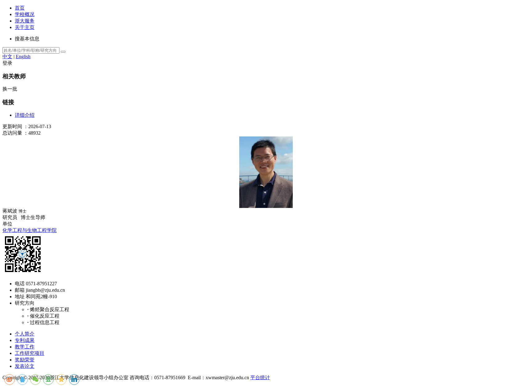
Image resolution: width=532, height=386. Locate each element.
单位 (7, 223)
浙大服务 (24, 20)
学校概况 (24, 14)
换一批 (9, 88)
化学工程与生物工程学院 (29, 230)
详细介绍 (24, 115)
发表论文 (24, 366)
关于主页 (24, 27)
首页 (20, 7)
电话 (20, 283)
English (23, 56)
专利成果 (24, 340)
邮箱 (20, 290)
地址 (20, 296)
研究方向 (24, 303)
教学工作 (24, 346)
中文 (7, 56)
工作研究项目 (29, 353)
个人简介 (24, 333)
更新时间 (12, 126)
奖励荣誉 (24, 359)
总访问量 (12, 133)
